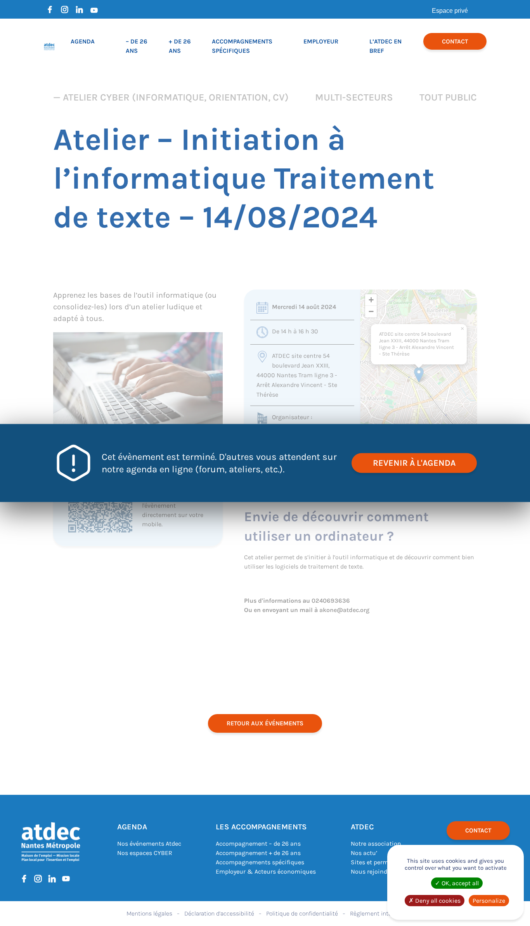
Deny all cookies (437, 900)
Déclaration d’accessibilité (219, 913)
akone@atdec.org (344, 610)
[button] (419, 375)
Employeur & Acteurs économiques (266, 871)
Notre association (376, 843)
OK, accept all (459, 883)
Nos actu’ (364, 853)
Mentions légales (149, 913)
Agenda (83, 41)
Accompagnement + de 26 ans (258, 853)
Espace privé (450, 10)
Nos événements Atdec (149, 843)
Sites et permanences (381, 862)
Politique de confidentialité (302, 913)
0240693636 (331, 600)
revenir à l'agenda (414, 463)
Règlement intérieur (377, 913)
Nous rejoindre (372, 871)
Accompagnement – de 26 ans (258, 843)
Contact (455, 41)
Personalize (489, 900)
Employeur (320, 41)
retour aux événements (265, 723)
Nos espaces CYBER (144, 853)
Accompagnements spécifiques (260, 862)
